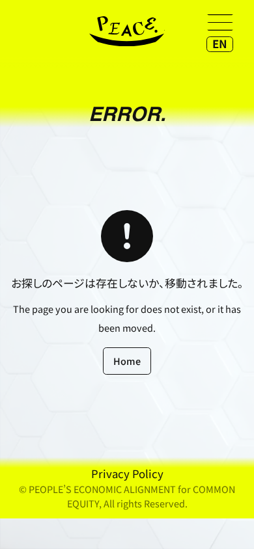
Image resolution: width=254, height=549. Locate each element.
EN (219, 43)
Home (127, 361)
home (126, 31)
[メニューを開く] (220, 22)
